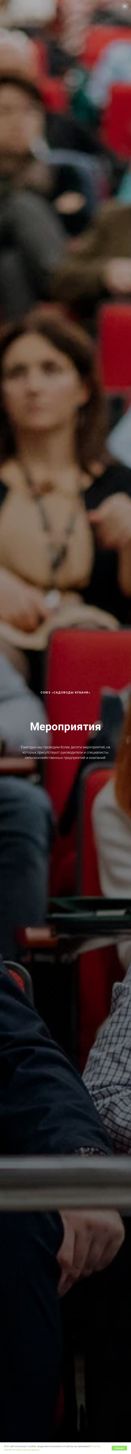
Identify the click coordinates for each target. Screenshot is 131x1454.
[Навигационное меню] (125, 6)
